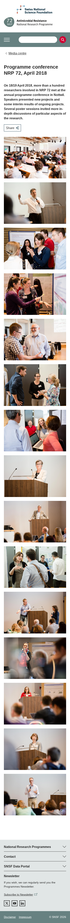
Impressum (25, 917)
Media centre (17, 53)
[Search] (62, 39)
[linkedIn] (22, 903)
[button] (7, 40)
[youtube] (15, 903)
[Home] (35, 22)
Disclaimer (10, 917)
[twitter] (7, 903)
